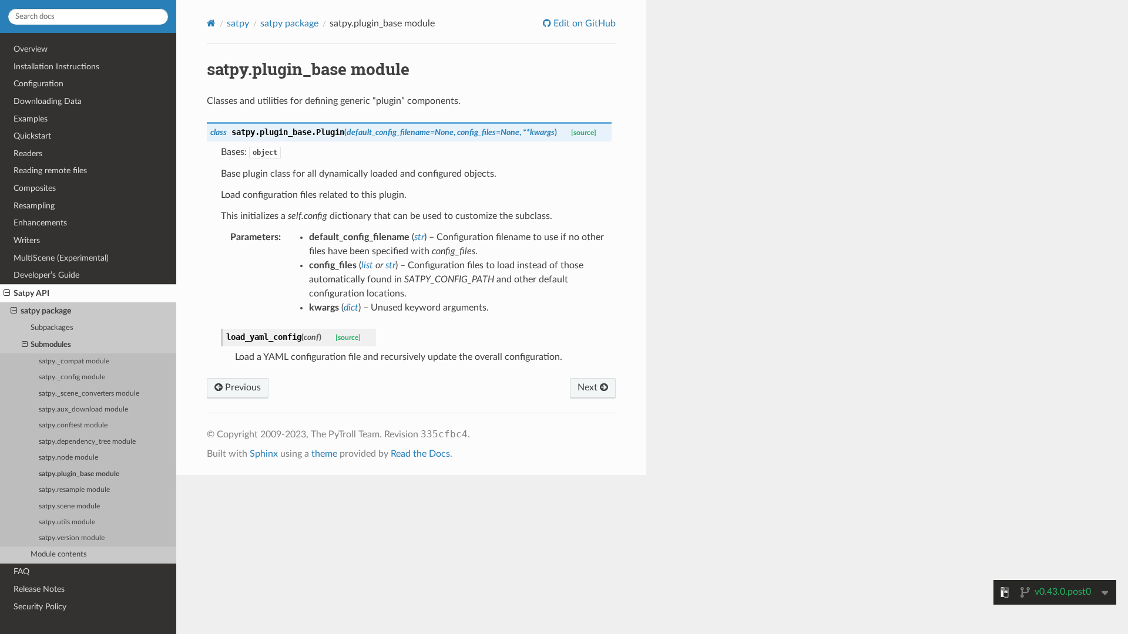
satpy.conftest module (73, 425)
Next (589, 387)
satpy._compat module (74, 361)
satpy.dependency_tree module (87, 442)
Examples (31, 118)
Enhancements (40, 222)
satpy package (46, 310)
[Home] (211, 23)
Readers (28, 153)
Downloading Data (48, 101)
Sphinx (264, 453)
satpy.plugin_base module (79, 474)
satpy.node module (68, 457)
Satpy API (31, 293)
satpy (238, 23)
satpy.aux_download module (83, 409)
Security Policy (40, 606)
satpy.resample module (74, 490)
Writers (27, 240)
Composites (35, 188)
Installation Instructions (56, 66)
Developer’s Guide (46, 275)
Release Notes (39, 589)
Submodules (51, 345)
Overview (31, 49)
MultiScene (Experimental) (61, 258)
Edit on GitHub (583, 23)
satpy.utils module (67, 522)
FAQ (21, 571)
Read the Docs (420, 453)
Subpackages (52, 328)
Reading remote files (50, 170)
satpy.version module (72, 538)
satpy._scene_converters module (89, 393)
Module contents (59, 554)
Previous (242, 387)
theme (324, 453)
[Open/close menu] (7, 293)
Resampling (34, 205)
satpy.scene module (69, 506)
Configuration (38, 83)
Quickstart (32, 135)
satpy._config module (72, 377)
